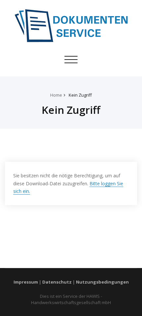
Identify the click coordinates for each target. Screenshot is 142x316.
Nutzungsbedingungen (102, 282)
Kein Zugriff (80, 95)
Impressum (26, 282)
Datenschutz (57, 282)
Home (56, 95)
